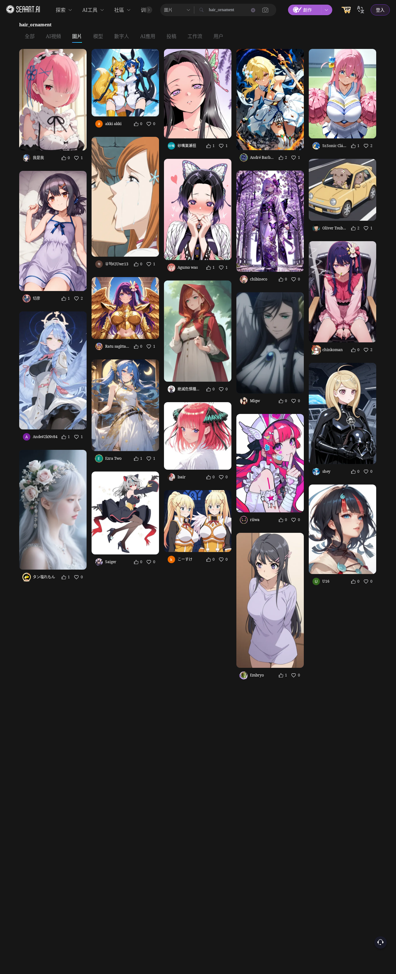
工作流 (194, 36)
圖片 (77, 36)
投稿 (171, 36)
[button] (265, 10)
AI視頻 (53, 36)
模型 (98, 36)
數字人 (121, 36)
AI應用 (147, 36)
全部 (30, 36)
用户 (218, 36)
